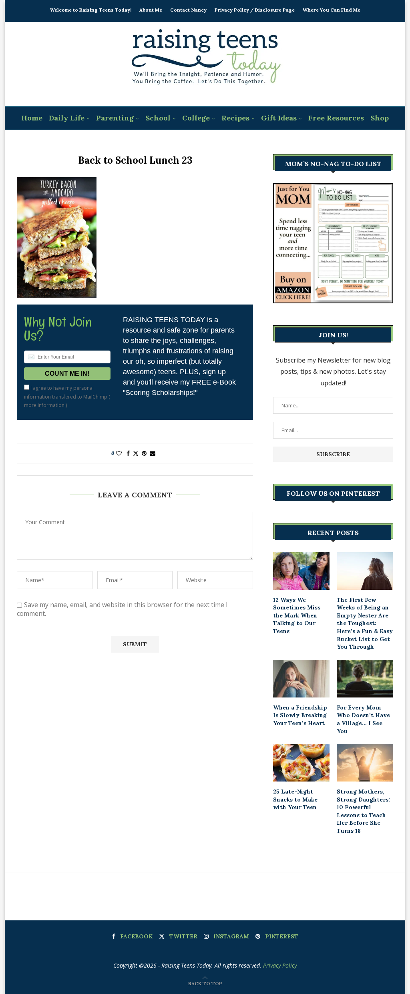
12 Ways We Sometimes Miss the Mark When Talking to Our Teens (296, 615)
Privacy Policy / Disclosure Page (255, 10)
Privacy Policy (280, 965)
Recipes (235, 117)
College (196, 117)
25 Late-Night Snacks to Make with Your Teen (295, 799)
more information (44, 405)
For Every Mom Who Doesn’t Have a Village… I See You (363, 719)
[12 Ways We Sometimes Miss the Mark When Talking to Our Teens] (301, 571)
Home (31, 117)
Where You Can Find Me (331, 10)
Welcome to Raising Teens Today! (90, 10)
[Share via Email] (152, 453)
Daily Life (66, 117)
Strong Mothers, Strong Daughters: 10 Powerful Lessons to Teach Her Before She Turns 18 (363, 811)
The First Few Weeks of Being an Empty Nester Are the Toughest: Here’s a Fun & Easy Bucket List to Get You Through (365, 623)
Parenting (115, 117)
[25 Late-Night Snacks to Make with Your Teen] (301, 763)
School (158, 117)
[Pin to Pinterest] (144, 453)
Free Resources (336, 117)
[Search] (210, 142)
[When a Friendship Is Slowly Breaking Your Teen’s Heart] (301, 678)
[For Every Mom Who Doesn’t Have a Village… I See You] (365, 678)
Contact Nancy (188, 10)
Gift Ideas (279, 117)
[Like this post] (119, 453)
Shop (379, 117)
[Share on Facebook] (128, 453)
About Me (150, 10)
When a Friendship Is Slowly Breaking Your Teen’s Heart (300, 715)
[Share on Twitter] (136, 453)
